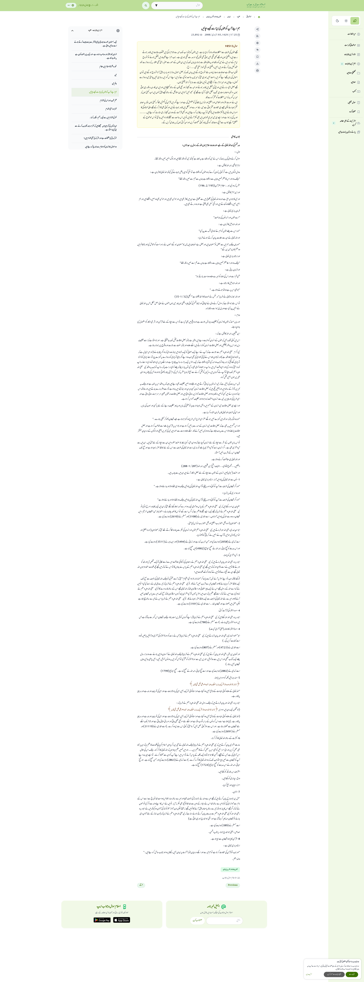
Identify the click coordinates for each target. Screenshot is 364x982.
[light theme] (346, 21)
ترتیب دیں (309, 974)
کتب (354, 91)
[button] (257, 29)
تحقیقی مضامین (351, 73)
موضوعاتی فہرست (350, 45)
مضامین (353, 82)
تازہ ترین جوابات (350, 54)
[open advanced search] (156, 5)
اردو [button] (69, 5)
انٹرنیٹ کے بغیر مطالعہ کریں (344, 123)
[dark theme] (337, 21)
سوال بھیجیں (352, 103)
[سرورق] (259, 17)
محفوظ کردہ (352, 112)
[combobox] (179, 5)
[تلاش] (146, 5)
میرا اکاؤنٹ (352, 34)
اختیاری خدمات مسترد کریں (334, 974)
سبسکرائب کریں (197, 921)
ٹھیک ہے (352, 974)
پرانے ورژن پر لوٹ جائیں (347, 132)
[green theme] (354, 21)
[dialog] (332, 969)
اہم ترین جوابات (349, 64)
